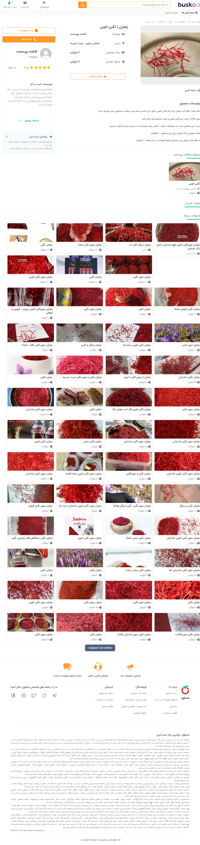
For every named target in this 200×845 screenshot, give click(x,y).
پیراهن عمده (139, 787)
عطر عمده (21, 818)
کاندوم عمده (65, 821)
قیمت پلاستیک (60, 777)
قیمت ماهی (22, 799)
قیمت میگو (175, 802)
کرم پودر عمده (44, 815)
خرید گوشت (137, 799)
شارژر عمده (123, 774)
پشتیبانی (173, 706)
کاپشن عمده (97, 787)
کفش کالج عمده (129, 793)
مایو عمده (15, 805)
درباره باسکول (171, 693)
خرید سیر (125, 759)
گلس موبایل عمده (60, 774)
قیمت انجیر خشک (133, 755)
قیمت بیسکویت (36, 799)
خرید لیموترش (53, 755)
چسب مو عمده (33, 818)
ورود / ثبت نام (10, 7)
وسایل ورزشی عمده (159, 808)
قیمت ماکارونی (73, 799)
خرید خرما (184, 755)
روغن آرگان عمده (105, 818)
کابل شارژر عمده (44, 774)
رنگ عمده (112, 777)
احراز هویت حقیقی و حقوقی (133, 706)
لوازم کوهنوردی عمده (140, 808)
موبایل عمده (169, 774)
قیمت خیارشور (87, 799)
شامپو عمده (49, 765)
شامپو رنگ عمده (61, 818)
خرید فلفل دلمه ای (163, 759)
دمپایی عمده (22, 790)
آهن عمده (128, 765)
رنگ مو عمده (76, 818)
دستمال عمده (62, 765)
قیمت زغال (47, 777)
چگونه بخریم (107, 706)
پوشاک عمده (17, 784)
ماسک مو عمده (90, 818)
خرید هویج (149, 759)
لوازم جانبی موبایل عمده (79, 774)
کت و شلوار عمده (82, 787)
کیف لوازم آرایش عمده (178, 818)
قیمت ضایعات (100, 777)
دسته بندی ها (188, 13)
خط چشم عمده (29, 815)
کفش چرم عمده (176, 793)
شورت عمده (150, 787)
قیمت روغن (125, 799)
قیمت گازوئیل (35, 777)
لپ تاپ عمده (157, 774)
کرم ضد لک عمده (90, 821)
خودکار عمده (176, 768)
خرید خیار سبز (136, 759)
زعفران (161, 22)
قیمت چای (164, 802)
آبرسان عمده (141, 821)
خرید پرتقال (86, 755)
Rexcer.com (17, 830)
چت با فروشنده (26, 30)
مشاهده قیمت (96, 76)
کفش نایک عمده (69, 790)
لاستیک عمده (74, 777)
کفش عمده (83, 790)
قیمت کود (138, 777)
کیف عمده (95, 790)
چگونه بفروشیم (140, 713)
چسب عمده (149, 777)
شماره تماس (26, 39)
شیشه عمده (87, 777)
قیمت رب (114, 799)
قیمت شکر (60, 799)
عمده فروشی (184, 749)
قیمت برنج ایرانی (19, 752)
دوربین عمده (144, 774)
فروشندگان (44, 7)
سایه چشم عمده (120, 818)
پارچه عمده (162, 787)
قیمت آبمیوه (113, 802)
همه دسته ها (194, 22)
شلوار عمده (173, 787)
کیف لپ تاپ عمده (112, 793)
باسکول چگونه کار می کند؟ (165, 700)
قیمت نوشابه (141, 802)
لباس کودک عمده (124, 787)
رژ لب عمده (56, 815)
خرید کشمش (149, 755)
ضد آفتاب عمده (165, 821)
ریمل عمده (162, 818)
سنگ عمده (103, 765)
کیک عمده (49, 799)
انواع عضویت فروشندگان (135, 700)
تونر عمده (152, 821)
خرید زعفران (162, 755)
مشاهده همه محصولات (100, 648)
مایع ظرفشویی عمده (21, 765)
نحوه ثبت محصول (138, 693)
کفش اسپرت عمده (147, 793)
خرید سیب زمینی (180, 759)
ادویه (170, 22)
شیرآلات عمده (116, 765)
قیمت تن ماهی (102, 799)
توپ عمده (184, 808)
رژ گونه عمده (16, 815)
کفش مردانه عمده (52, 790)
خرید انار (66, 755)
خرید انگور (75, 755)
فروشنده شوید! (171, 13)
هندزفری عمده (110, 774)
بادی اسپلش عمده (33, 821)
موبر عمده (184, 824)
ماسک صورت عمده (125, 821)
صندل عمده (161, 793)
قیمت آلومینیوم (125, 777)
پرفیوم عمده (177, 821)
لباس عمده (184, 787)
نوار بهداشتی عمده (49, 821)
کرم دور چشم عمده (107, 821)
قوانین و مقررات (170, 713)
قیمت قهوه (153, 802)
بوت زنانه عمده (36, 790)
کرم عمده (76, 821)
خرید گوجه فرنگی (18, 755)
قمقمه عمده (52, 805)
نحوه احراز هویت (105, 693)
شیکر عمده (174, 808)
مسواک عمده (17, 821)
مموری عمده (96, 774)
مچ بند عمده (40, 805)
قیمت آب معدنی (127, 802)
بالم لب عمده (150, 818)
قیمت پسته (173, 755)
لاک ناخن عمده (136, 818)
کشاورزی (180, 22)
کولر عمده (132, 774)
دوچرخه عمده (27, 805)
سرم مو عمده (47, 818)
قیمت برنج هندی (36, 752)
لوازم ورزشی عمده (121, 808)
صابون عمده (37, 765)
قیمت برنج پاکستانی (54, 752)
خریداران (25, 7)
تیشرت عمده (109, 787)
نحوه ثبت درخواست (104, 700)
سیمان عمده (139, 765)
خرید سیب (98, 755)
